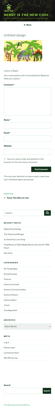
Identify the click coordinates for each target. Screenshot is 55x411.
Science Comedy (11, 284)
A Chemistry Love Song (14, 239)
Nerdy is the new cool (26, 15)
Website (8, 146)
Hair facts (8, 253)
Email (7, 133)
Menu (28, 25)
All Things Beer (11, 269)
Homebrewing (10, 274)
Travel (6, 305)
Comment (9, 85)
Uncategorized (10, 310)
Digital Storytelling (12, 229)
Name (7, 120)
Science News (10, 300)
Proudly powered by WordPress (17, 405)
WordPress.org (11, 358)
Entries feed (9, 348)
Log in (6, 342)
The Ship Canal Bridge (14, 234)
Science (7, 279)
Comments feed (11, 353)
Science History (11, 295)
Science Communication (15, 290)
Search (7, 385)
